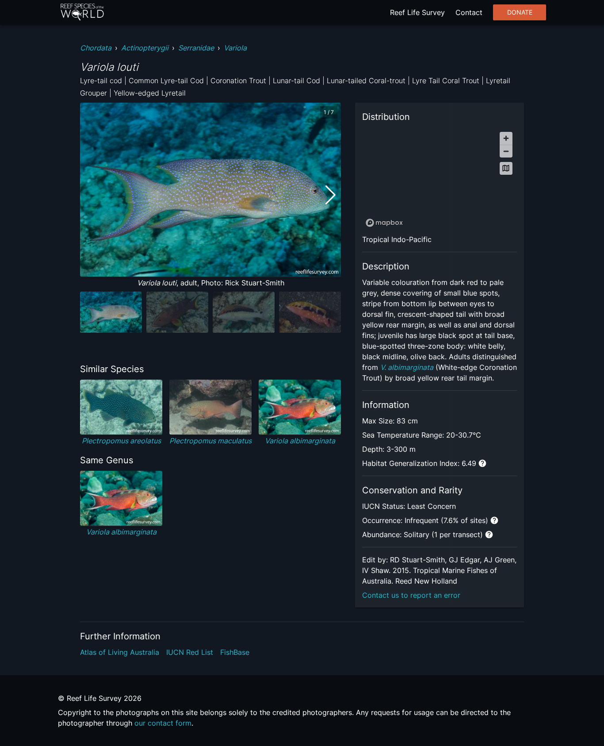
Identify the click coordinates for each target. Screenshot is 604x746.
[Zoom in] (506, 138)
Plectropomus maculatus (210, 440)
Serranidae (196, 47)
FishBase (234, 652)
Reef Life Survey (417, 12)
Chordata (95, 47)
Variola (235, 47)
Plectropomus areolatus (121, 440)
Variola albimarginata (300, 440)
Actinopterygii (144, 47)
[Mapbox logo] (384, 223)
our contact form (162, 723)
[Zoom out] (506, 151)
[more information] (482, 463)
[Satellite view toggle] (506, 168)
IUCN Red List (189, 652)
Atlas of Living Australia (119, 652)
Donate (519, 12)
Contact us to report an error (411, 595)
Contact (468, 12)
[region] (439, 179)
